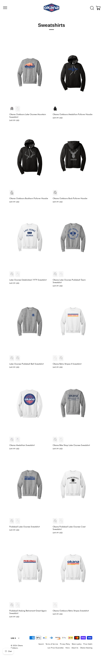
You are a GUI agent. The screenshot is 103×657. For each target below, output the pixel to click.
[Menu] (5, 8)
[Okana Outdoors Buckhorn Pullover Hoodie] (29, 157)
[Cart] (99, 8)
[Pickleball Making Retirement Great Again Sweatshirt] (29, 570)
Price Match (87, 644)
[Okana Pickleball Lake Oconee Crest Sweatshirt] (73, 486)
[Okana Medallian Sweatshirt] (29, 404)
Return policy (77, 644)
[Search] (92, 8)
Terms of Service (52, 644)
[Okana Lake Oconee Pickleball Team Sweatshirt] (73, 239)
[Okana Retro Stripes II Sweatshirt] (73, 323)
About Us (74, 648)
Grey (11, 109)
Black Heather (55, 109)
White (17, 109)
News (67, 648)
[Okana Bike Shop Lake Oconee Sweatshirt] (73, 404)
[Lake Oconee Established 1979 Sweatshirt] (29, 239)
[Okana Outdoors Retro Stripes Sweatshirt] (73, 570)
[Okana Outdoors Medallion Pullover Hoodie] (73, 73)
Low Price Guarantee (56, 648)
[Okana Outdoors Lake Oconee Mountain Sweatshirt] (29, 73)
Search (41, 644)
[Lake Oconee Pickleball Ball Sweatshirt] (29, 323)
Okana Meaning (86, 648)
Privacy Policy (65, 644)
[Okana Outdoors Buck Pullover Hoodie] (73, 157)
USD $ (13, 638)
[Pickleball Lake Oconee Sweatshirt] (29, 486)
